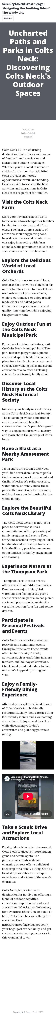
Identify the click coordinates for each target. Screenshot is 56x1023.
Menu (7, 18)
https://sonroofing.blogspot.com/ (25, 924)
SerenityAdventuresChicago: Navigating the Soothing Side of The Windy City (26, 8)
